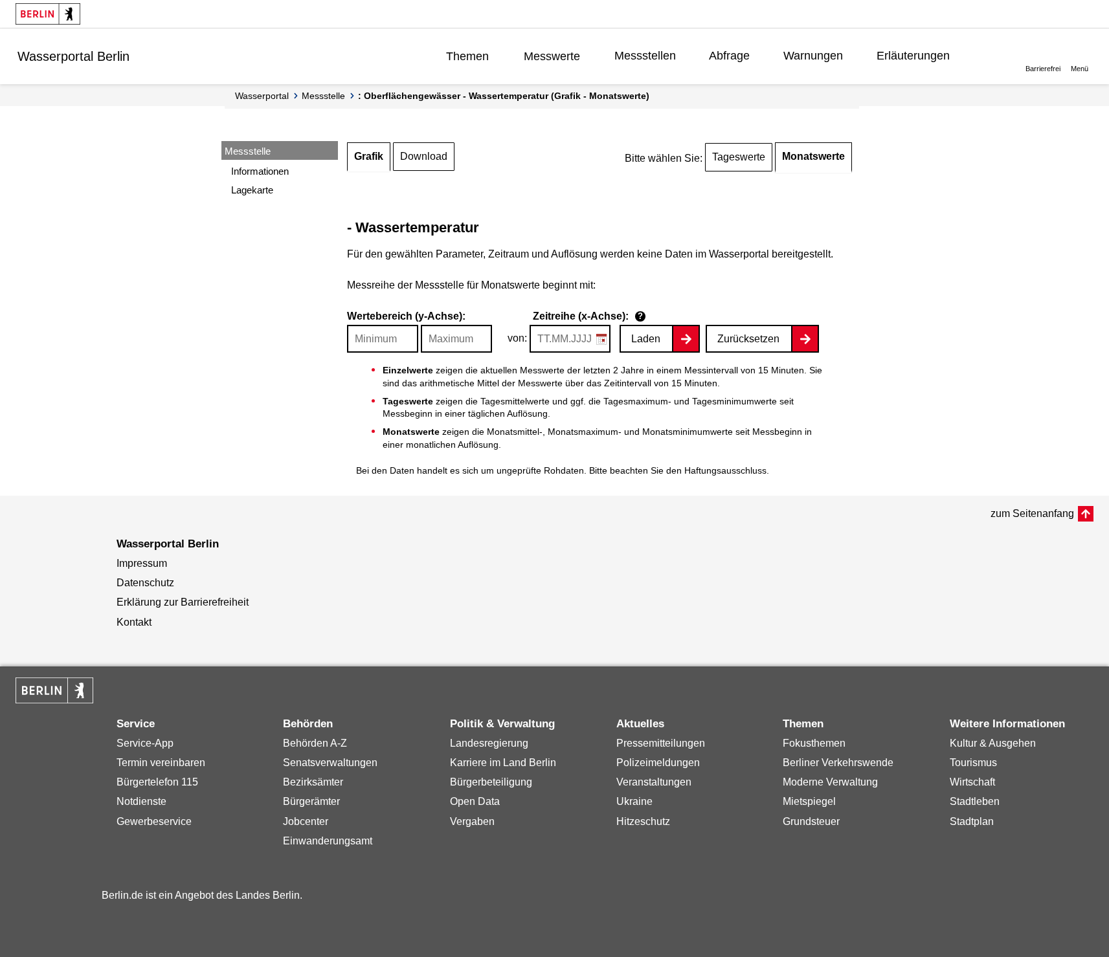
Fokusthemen (814, 743)
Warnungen (813, 55)
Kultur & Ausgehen (993, 743)
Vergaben (472, 821)
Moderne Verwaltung (830, 781)
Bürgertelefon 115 (157, 781)
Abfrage (729, 55)
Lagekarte (252, 189)
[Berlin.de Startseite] (48, 14)
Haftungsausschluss (725, 470)
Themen (467, 56)
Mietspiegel (809, 801)
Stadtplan (972, 821)
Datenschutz (145, 582)
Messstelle (323, 96)
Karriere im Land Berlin (503, 762)
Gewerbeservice (154, 821)
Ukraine (634, 801)
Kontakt (134, 622)
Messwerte (552, 56)
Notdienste (141, 801)
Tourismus (973, 762)
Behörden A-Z (315, 743)
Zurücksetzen (748, 338)
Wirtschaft (972, 781)
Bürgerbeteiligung (491, 781)
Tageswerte (738, 156)
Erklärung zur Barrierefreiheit (183, 602)
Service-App (145, 743)
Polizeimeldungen (658, 762)
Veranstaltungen (653, 781)
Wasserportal (262, 96)
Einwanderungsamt (327, 840)
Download (423, 156)
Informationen (260, 171)
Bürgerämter (311, 801)
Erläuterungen (913, 55)
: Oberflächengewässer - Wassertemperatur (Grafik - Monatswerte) (503, 96)
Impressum (142, 563)
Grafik (368, 156)
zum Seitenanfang (1032, 513)
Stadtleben (975, 801)
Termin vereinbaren (161, 762)
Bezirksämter (313, 781)
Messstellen (645, 55)
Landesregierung (489, 743)
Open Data (475, 801)
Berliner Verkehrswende (838, 762)
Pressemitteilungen (660, 743)
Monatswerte (813, 156)
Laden (645, 338)
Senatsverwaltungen (330, 762)
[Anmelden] (989, 55)
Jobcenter (305, 821)
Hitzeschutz (643, 821)
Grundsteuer (811, 821)
